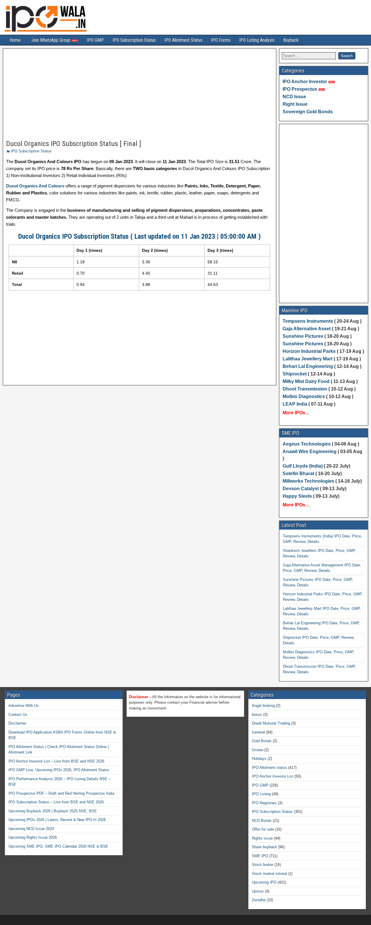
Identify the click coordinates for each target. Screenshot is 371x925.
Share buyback (264, 847)
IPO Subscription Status (134, 40)
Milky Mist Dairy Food (306, 381)
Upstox (258, 891)
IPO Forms (220, 40)
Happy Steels (297, 496)
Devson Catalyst (301, 488)
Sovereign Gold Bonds (308, 111)
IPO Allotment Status (183, 40)
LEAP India (295, 404)
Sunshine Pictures (303, 336)
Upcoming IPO (264, 882)
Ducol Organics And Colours (35, 185)
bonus (257, 714)
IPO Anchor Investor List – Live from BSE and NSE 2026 (56, 761)
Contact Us (17, 714)
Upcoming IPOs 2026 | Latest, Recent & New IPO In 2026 (57, 820)
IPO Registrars (264, 803)
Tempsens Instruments (308, 321)
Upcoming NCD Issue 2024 (31, 829)
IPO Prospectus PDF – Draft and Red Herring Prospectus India (61, 793)
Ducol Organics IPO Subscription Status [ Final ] (73, 144)
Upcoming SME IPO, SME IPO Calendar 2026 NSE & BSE (58, 846)
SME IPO (260, 856)
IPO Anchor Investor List (272, 776)
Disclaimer (17, 723)
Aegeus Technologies (307, 443)
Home (15, 40)
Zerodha (258, 900)
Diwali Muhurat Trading (271, 723)
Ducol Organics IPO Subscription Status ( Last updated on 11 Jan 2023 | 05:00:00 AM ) (139, 236)
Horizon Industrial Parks (309, 351)
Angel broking (263, 705)
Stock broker (262, 864)
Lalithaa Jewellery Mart (307, 358)
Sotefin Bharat (298, 473)
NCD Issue (294, 96)
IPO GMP (95, 40)
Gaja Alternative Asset (307, 328)
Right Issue (295, 104)
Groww (257, 750)
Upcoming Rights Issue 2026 (32, 837)
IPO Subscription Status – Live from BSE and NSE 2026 (56, 802)
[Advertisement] (139, 94)
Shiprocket (295, 373)
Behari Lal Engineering (308, 366)
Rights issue (262, 838)
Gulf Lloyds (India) (303, 466)
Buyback (291, 40)
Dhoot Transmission (305, 388)
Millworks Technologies (308, 481)
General (258, 732)
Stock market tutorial (269, 873)
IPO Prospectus (300, 89)
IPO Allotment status (269, 767)
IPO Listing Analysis (256, 40)
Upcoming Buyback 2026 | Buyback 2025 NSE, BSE (52, 811)
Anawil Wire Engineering (310, 451)
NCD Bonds (262, 820)
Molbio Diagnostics (304, 396)
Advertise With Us (23, 705)
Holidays (259, 758)
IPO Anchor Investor (305, 81)
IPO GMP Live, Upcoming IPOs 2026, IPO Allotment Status (58, 770)
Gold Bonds (262, 741)
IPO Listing (261, 794)
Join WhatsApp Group (51, 40)
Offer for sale (263, 829)
